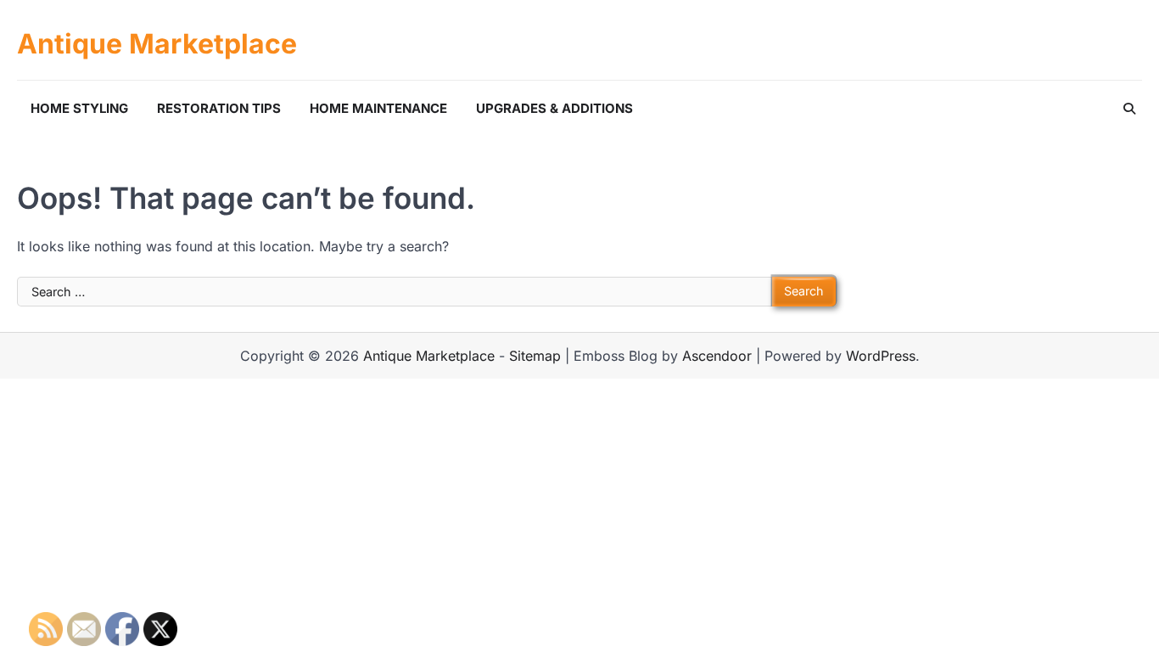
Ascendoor (717, 355)
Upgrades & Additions (554, 108)
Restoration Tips (219, 108)
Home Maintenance (378, 108)
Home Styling (79, 108)
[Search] (1129, 108)
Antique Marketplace (157, 44)
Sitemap (535, 355)
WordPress (880, 355)
